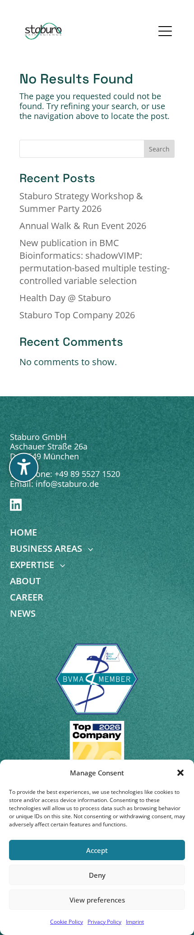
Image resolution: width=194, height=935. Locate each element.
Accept (97, 850)
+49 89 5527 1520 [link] (87, 473)
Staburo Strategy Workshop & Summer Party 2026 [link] (81, 202)
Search (159, 149)
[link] (43, 31)
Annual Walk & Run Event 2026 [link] (82, 226)
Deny (97, 875)
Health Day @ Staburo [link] (65, 298)
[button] (180, 772)
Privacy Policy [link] (104, 922)
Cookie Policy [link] (66, 922)
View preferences (97, 899)
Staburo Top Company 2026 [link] (77, 315)
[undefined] (23, 467)
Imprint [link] (135, 922)
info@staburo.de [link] (67, 483)
